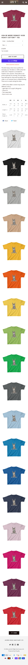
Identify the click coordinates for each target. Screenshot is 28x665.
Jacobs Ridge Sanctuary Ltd (14, 640)
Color (4, 41)
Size (3, 45)
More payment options (12, 64)
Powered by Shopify (14, 651)
